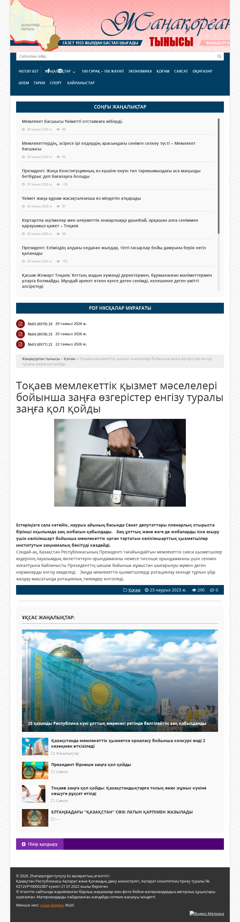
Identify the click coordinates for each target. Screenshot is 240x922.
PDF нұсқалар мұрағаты (120, 308)
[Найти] (219, 55)
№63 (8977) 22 (40, 344)
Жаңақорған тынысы (142, 25)
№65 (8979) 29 (40, 323)
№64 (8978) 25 (40, 334)
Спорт (55, 82)
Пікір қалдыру (42, 844)
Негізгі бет (29, 71)
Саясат (181, 71)
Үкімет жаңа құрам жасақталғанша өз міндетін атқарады (81, 198)
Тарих (39, 82)
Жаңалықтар (58, 71)
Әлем (23, 82)
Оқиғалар (202, 71)
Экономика (140, 71)
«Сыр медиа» (52, 905)
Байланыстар (81, 82)
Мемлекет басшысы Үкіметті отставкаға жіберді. (72, 121)
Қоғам (163, 71)
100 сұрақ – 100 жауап (103, 71)
